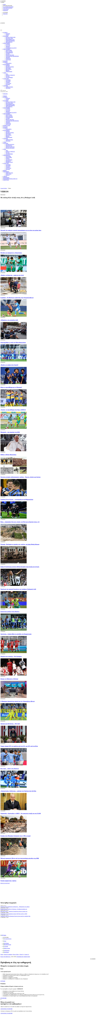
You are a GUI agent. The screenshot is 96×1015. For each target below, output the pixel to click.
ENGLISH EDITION (7, 8)
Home (4, 4)
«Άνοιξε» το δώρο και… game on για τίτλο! (12, 275)
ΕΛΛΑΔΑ (8, 45)
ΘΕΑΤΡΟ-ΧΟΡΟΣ (10, 66)
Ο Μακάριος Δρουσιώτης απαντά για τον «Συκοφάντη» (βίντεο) (18, 701)
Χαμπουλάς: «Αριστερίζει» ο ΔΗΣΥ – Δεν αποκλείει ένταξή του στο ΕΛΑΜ (21, 813)
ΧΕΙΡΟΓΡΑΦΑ (9, 71)
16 (8, 883)
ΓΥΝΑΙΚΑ (8, 79)
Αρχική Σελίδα (4, 188)
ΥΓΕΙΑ (7, 34)
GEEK (4, 72)
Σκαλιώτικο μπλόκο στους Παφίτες (10, 611)
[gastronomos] (6, 950)
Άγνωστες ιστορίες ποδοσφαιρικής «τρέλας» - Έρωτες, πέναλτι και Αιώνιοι (20, 477)
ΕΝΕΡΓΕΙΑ (8, 58)
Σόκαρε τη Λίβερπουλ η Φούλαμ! (9, 679)
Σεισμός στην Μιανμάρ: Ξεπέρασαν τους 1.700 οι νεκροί (15, 836)
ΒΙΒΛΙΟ (7, 70)
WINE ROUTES (9, 172)
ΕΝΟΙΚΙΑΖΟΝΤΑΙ (10, 144)
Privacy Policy (16, 954)
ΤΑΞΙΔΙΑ (8, 82)
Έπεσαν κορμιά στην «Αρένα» (8, 880)
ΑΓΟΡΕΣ (8, 53)
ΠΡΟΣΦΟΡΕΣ (6, 177)
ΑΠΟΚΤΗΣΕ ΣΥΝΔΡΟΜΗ (6, 1008)
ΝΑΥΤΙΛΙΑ (8, 59)
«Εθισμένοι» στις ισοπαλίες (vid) (9, 320)
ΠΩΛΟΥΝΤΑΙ (9, 145)
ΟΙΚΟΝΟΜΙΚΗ (6, 49)
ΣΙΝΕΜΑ (8, 65)
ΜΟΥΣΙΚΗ (8, 68)
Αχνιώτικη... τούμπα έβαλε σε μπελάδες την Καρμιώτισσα (16, 634)
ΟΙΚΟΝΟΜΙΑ (9, 50)
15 (7, 883)
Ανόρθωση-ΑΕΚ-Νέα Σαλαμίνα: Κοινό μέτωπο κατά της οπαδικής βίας (15, 916)
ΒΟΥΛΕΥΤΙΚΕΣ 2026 (10, 37)
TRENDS (8, 57)
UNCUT (7, 175)
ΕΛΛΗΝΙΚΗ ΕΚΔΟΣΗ (8, 6)
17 (9, 883)
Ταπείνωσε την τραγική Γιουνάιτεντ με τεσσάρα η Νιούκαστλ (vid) (18, 589)
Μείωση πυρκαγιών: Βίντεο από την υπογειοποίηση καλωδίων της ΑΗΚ (20, 858)
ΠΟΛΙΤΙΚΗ (5, 36)
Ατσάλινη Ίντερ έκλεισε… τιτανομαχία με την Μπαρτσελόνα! (17, 499)
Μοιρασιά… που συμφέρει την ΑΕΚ (10, 432)
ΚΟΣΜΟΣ (5, 62)
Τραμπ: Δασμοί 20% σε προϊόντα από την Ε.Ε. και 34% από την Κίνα (19, 746)
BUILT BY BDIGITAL (5, 956)
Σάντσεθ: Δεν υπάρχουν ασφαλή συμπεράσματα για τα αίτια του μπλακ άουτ (21, 230)
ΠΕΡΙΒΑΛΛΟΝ (6, 125)
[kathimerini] (6, 943)
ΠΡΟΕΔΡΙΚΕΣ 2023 (10, 39)
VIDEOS (5, 176)
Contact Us (26, 954)
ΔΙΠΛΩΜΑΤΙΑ (9, 42)
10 (2, 883)
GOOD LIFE (6, 78)
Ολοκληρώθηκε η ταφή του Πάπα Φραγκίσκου (13, 342)
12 (4, 883)
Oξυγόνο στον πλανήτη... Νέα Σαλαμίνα (11, 656)
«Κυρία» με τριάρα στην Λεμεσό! (9, 365)
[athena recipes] (6, 948)
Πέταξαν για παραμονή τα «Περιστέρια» (11, 252)
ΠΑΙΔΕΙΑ (8, 33)
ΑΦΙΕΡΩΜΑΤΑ (6, 155)
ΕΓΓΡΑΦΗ (3, 981)
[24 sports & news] (7, 938)
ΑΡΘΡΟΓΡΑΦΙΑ (9, 86)
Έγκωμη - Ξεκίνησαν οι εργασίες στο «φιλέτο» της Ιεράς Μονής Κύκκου (20, 544)
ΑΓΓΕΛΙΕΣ (5, 143)
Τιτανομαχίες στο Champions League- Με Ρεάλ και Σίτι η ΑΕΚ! (14, 913)
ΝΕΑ (7, 73)
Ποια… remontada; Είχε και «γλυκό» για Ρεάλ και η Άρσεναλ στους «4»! (20, 522)
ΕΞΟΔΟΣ (8, 84)
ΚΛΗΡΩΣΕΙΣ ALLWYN (11, 47)
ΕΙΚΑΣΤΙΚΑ (8, 69)
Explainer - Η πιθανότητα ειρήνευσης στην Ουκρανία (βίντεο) (17, 297)
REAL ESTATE (9, 51)
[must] (4, 941)
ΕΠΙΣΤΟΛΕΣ (6, 179)
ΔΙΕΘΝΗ (8, 46)
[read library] (6, 952)
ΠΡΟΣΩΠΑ (8, 161)
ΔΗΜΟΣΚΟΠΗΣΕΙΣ (10, 40)
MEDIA (5, 170)
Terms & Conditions (8, 954)
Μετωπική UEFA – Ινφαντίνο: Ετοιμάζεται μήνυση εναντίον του (14, 911)
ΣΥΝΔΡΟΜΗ (3, 998)
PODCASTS (8, 174)
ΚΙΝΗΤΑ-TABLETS (10, 75)
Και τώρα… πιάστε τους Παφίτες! (10, 768)
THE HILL (8, 88)
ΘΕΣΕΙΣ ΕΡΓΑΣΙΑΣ (10, 148)
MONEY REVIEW (10, 55)
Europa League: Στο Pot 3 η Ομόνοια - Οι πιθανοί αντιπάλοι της (14, 909)
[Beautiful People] (7, 944)
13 (5, 883)
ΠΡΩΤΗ (5, 96)
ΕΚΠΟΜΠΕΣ (6, 171)
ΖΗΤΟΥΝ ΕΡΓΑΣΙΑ (10, 146)
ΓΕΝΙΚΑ (8, 158)
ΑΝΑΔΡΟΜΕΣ (9, 159)
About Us (22, 954)
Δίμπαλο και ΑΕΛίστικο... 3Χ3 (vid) (10, 723)
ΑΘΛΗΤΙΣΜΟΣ (6, 43)
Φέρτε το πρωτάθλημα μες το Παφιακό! (11, 387)
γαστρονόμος (6, 9)
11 (3, 883)
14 (6, 883)
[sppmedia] (3, 935)
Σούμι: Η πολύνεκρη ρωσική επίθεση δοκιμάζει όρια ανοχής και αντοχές (20, 566)
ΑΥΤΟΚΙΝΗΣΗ (9, 77)
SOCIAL (8, 76)
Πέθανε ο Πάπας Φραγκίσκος (8, 454)
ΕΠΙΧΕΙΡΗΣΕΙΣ (9, 52)
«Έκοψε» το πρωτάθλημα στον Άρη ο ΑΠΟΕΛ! (13, 409)
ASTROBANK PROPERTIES (12, 56)
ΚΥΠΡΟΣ (5, 32)
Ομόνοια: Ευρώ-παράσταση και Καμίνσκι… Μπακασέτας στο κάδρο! (15, 906)
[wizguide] (5, 946)
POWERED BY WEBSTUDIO (23, 956)
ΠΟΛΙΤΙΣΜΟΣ (6, 64)
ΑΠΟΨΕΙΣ (5, 85)
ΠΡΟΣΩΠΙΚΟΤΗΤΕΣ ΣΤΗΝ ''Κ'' (10, 178)
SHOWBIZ (8, 81)
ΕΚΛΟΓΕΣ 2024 (9, 38)
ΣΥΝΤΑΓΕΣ (8, 83)
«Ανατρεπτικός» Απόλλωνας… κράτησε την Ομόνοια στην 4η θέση (18, 791)
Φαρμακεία (5, 10)
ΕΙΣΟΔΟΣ (5, 13)
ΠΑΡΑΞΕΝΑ (8, 63)
